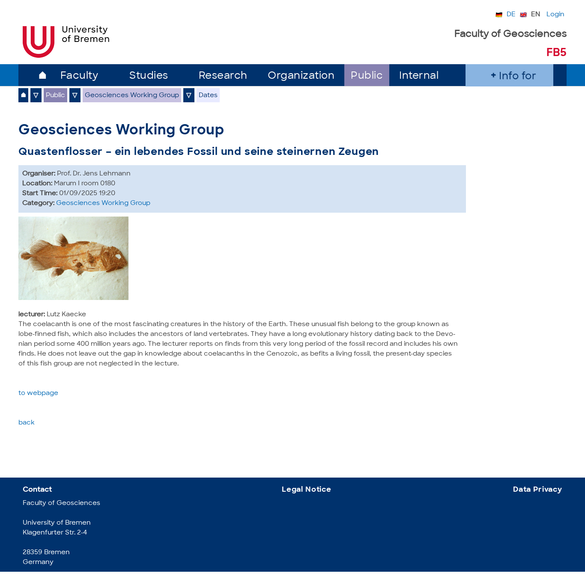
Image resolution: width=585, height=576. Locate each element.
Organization (301, 76)
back (26, 423)
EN (535, 15)
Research (223, 76)
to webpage (38, 393)
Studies (148, 76)
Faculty (79, 76)
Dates (208, 95)
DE (511, 15)
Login (555, 15)
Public (367, 76)
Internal (419, 76)
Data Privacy (537, 489)
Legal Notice (306, 489)
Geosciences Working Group (132, 95)
